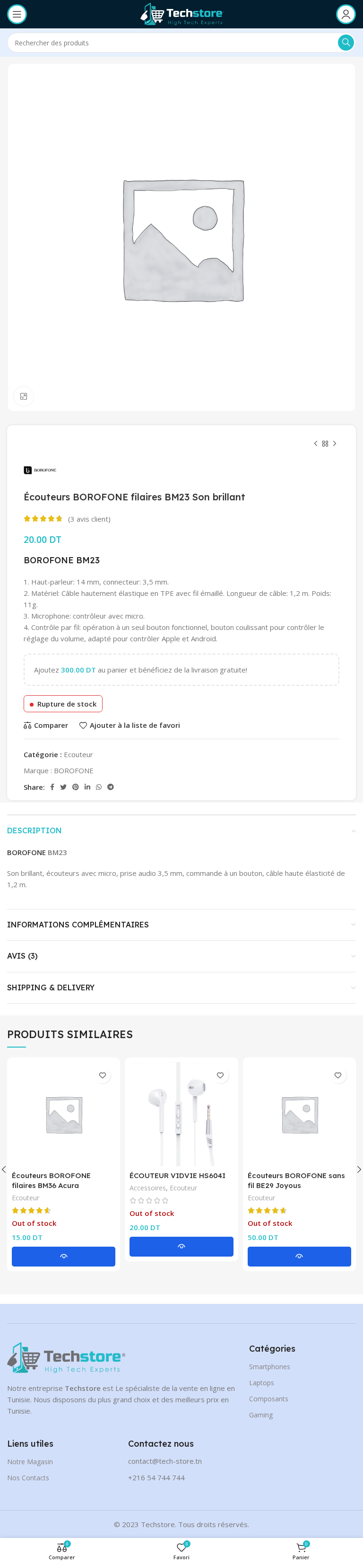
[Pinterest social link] (75, 787)
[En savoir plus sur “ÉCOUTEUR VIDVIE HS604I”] (181, 1247)
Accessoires (148, 1187)
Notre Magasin (30, 1461)
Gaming (261, 1414)
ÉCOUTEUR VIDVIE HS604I (177, 1175)
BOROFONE (49, 560)
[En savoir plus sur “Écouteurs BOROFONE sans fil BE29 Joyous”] (299, 1257)
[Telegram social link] (110, 787)
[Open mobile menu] (17, 14)
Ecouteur (78, 754)
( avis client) (89, 519)
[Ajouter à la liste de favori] (102, 1075)
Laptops (261, 1382)
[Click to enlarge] (23, 396)
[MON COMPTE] (346, 14)
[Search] (346, 43)
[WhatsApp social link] (98, 787)
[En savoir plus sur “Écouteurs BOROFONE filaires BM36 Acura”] (63, 1257)
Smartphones (269, 1366)
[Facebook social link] (52, 787)
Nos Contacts (28, 1477)
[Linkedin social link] (87, 787)
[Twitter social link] (63, 787)
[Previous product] (315, 444)
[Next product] (334, 444)
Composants (268, 1398)
